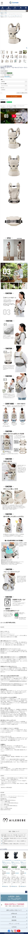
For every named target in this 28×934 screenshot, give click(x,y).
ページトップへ (26, 892)
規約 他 (14, 917)
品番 (2, 79)
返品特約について (4, 99)
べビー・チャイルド (11, 15)
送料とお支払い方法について (14, 910)
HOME (1, 12)
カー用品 (5, 12)
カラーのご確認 (4, 83)
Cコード (2, 87)
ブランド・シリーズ (14, 923)
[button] (1, 869)
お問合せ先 (14, 913)
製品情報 (14, 920)
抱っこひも (17, 15)
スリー (21, 15)
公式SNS (14, 927)
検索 (27, 11)
